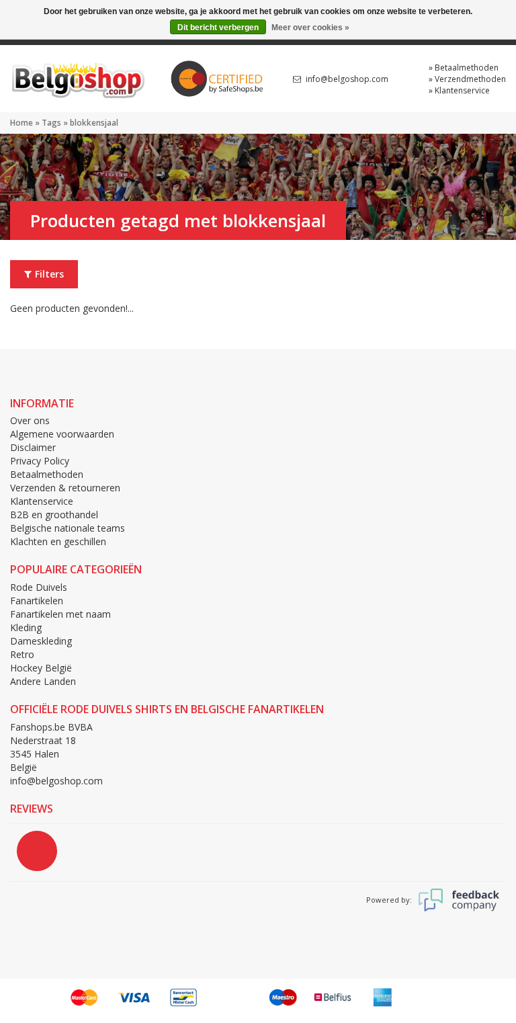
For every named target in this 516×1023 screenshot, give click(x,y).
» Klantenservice (459, 90)
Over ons (30, 420)
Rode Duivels (38, 587)
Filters (49, 274)
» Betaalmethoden (464, 67)
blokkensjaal (94, 122)
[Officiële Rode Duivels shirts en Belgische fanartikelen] (77, 77)
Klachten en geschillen (58, 541)
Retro (22, 654)
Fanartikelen (36, 600)
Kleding (26, 627)
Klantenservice (41, 501)
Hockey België (41, 667)
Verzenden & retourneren (65, 487)
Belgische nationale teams (67, 528)
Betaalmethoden (46, 474)
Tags (51, 122)
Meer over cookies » (310, 27)
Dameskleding (41, 641)
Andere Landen (43, 681)
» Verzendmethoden (467, 79)
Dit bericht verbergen (218, 27)
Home (21, 122)
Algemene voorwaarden (62, 433)
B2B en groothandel (54, 514)
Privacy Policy (39, 460)
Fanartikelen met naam (60, 614)
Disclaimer (33, 447)
